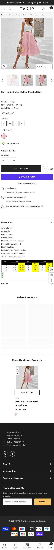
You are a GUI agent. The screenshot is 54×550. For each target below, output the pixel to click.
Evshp (12, 101)
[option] (27, 43)
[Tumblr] (12, 454)
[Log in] (43, 8)
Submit (43, 501)
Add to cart (21, 168)
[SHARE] (51, 169)
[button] (45, 66)
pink (16, 414)
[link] (13, 343)
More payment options (27, 183)
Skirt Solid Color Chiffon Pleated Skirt (26, 403)
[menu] (2, 8)
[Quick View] (17, 373)
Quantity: (5, 155)
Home (3, 15)
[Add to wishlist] (45, 169)
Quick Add (27, 392)
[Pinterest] (5, 454)
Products (12, 15)
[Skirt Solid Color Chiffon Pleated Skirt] (27, 377)
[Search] (10, 8)
